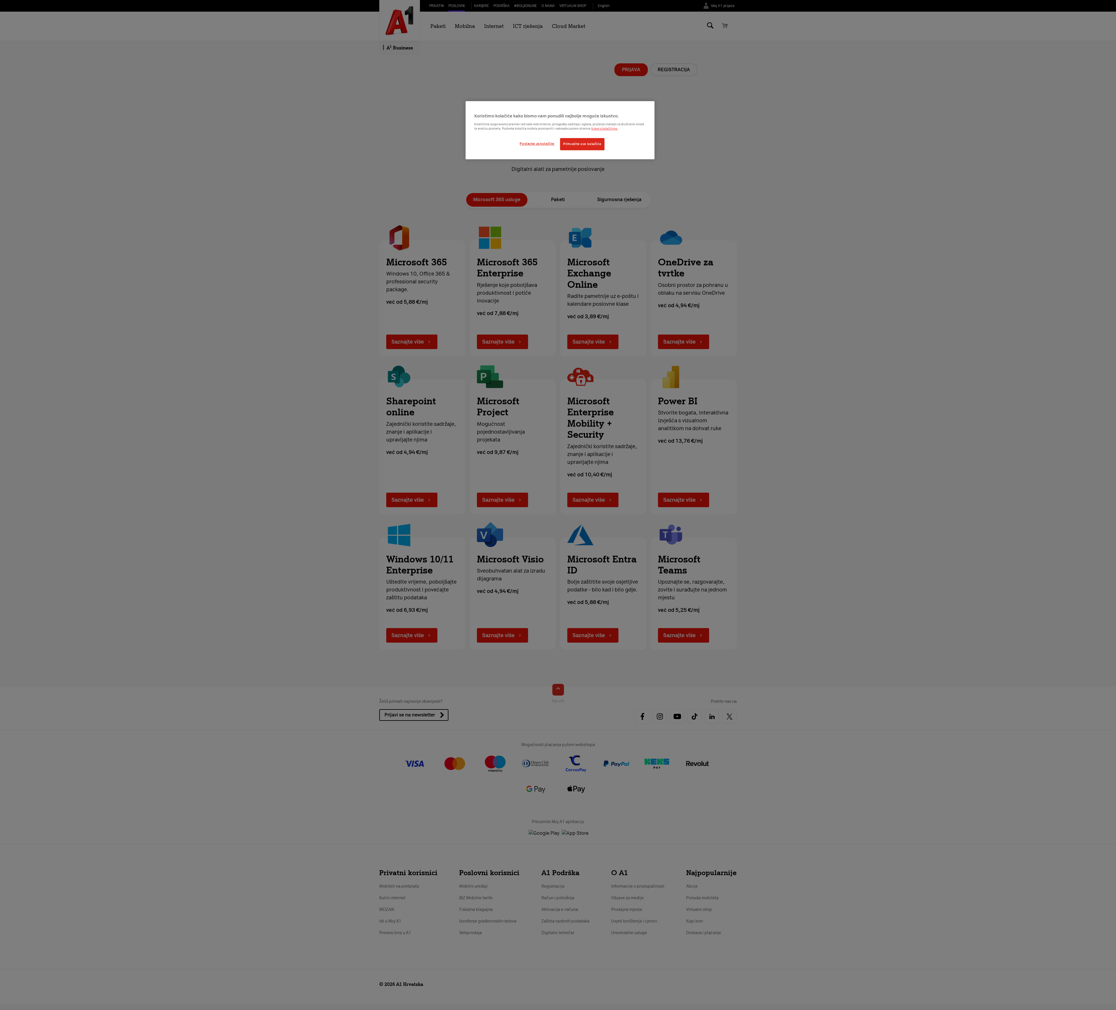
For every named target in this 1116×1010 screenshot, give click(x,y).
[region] (560, 130)
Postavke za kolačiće (537, 144)
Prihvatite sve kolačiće (582, 144)
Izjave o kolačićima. (604, 129)
